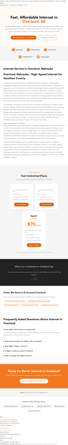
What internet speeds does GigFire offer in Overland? (23, 341)
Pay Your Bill (8, 438)
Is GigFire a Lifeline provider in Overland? (19, 351)
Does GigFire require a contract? (16, 346)
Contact (25, 5)
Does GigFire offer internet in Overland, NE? (20, 329)
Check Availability (21, 204)
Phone (7, 5)
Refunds (37, 444)
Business (13, 5)
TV (10, 5)
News (7, 442)
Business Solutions (14, 434)
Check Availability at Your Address (23, 37)
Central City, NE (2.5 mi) (10, 406)
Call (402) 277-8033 (47, 37)
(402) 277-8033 (30, 392)
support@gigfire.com (6, 430)
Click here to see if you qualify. (57, 1)
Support (2, 438)
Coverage (19, 5)
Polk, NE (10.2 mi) (59, 406)
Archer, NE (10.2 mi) (34, 411)
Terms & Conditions (28, 444)
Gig (2, 3)
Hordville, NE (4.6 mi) (27, 406)
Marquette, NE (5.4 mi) (44, 406)
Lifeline (17, 442)
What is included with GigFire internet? (18, 356)
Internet (2, 5)
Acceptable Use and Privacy (49, 444)
